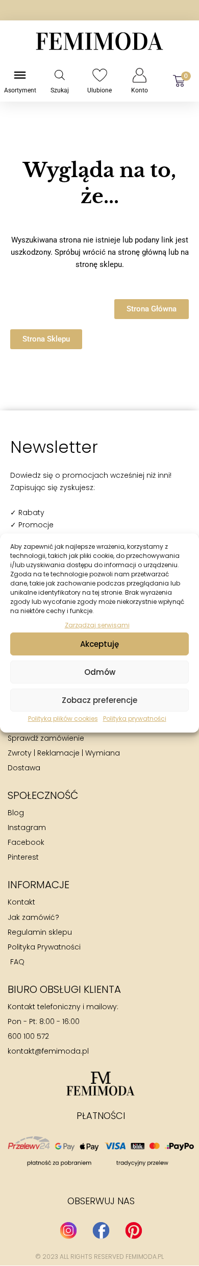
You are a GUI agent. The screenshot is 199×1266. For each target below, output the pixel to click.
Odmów (99, 672)
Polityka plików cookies (63, 718)
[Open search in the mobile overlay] (60, 75)
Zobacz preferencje (99, 700)
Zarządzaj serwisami (97, 625)
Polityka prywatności (134, 718)
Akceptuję (99, 644)
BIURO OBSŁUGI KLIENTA (64, 989)
